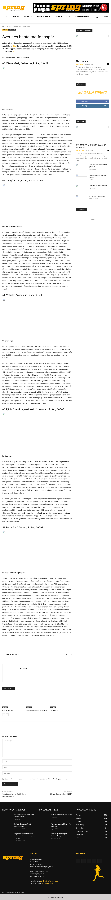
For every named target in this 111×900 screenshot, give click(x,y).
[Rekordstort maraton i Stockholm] (37, 700)
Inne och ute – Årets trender (97, 196)
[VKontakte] (99, 861)
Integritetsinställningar (55, 897)
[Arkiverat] (3, 654)
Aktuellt (9, 26)
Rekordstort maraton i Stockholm (36, 710)
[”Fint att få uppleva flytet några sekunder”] (7, 826)
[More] (40, 728)
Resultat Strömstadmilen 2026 (61, 814)
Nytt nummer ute (7, 710)
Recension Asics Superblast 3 (98, 186)
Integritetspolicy (47, 883)
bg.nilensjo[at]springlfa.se (49, 881)
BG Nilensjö (79, 64)
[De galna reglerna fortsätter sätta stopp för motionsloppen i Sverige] (7, 836)
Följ (105, 106)
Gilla (105, 101)
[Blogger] (78, 861)
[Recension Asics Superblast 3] (81, 188)
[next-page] (7, 714)
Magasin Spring (92, 92)
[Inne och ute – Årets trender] (81, 199)
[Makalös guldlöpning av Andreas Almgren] (44, 836)
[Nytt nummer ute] (13, 700)
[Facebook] (83, 861)
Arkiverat (10, 654)
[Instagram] (94, 861)
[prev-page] (3, 714)
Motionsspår (12, 29)
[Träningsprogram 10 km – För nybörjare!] (44, 826)
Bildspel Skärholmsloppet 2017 (61, 794)
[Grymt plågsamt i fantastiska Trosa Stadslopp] (7, 816)
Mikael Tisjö (80, 150)
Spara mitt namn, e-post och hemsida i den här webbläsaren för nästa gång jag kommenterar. (38, 779)
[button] (96, 16)
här (14, 46)
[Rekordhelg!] (61, 700)
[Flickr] (89, 861)
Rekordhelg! (54, 710)
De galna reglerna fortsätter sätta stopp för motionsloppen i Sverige (24, 836)
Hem (3, 26)
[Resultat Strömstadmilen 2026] (44, 816)
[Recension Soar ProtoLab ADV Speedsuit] (81, 167)
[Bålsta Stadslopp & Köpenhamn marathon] (81, 178)
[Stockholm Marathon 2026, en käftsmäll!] (92, 134)
